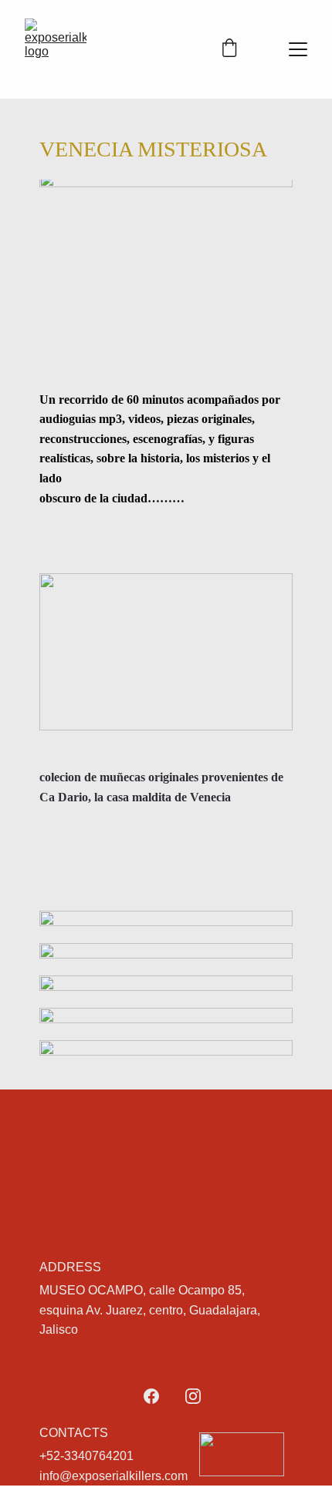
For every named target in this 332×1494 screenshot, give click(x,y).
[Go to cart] (229, 49)
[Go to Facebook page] (151, 1396)
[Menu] (298, 49)
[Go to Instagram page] (193, 1396)
